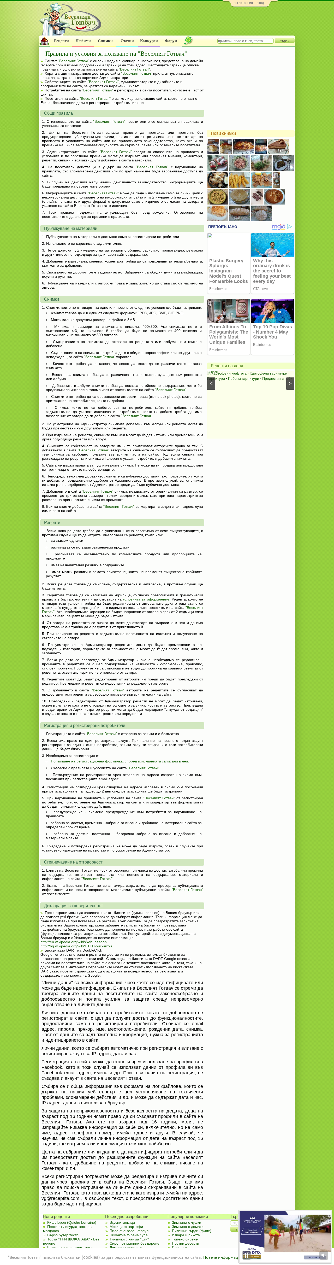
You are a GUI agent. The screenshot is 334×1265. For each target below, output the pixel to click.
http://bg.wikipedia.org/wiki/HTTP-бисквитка (76, 946)
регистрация (243, 3)
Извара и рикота (186, 1235)
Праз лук (179, 1247)
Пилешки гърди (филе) (191, 1231)
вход (260, 3)
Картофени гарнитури (268, 373)
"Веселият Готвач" (73, 61)
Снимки (105, 41)
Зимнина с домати (188, 1227)
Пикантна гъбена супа (129, 1235)
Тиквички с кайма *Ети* (129, 1239)
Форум (171, 41)
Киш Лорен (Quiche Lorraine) (71, 1222)
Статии (127, 41)
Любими (83, 41)
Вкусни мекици (122, 1222)
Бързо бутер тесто (63, 1235)
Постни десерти (185, 1243)
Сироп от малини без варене (134, 1243)
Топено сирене (185, 1239)
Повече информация (222, 1257)
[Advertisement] (200, 22)
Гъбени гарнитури (243, 378)
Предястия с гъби (277, 378)
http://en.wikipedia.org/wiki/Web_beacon (73, 942)
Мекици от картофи (126, 1227)
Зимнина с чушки (186, 1222)
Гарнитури (216, 378)
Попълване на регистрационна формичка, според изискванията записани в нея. (120, 761)
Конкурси (149, 41)
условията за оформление (146, 599)
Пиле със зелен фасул (129, 1231)
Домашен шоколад (126, 1247)
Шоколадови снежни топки (70, 1247)
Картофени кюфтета (229, 373)
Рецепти (61, 41)
